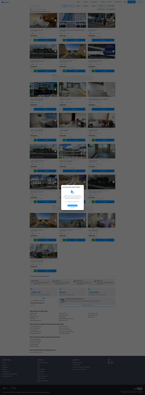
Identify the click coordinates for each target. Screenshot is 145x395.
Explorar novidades (72, 205)
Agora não (72, 207)
